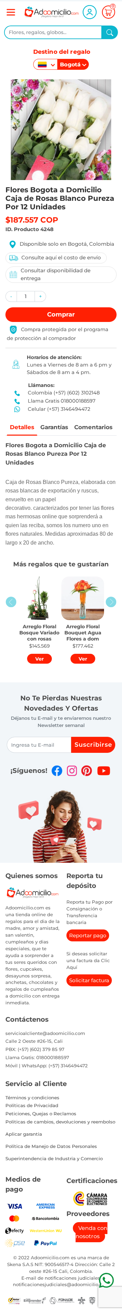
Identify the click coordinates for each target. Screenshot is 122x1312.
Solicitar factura (89, 980)
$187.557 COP (31, 220)
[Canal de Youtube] (103, 770)
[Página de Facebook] (57, 770)
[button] (11, 296)
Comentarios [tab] (93, 427)
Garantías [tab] (54, 427)
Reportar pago (87, 935)
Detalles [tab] (22, 427)
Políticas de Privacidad (31, 1105)
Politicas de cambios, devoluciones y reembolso (60, 1121)
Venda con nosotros (91, 1232)
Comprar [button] (61, 314)
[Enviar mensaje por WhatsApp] (106, 1280)
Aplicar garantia (23, 1134)
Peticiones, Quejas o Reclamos (40, 1113)
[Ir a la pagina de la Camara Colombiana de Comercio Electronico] (90, 1198)
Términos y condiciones (32, 1097)
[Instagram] (71, 770)
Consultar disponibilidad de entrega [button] (55, 274)
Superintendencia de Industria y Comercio (54, 1158)
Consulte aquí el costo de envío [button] (61, 257)
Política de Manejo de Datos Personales (51, 1146)
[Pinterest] (86, 770)
